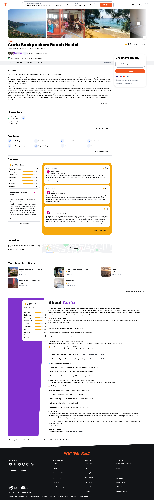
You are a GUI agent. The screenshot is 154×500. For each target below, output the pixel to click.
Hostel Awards (89, 477)
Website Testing (63, 496)
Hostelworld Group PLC (123, 463)
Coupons (44, 496)
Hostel (10, 41)
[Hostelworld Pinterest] (27, 464)
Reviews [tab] (39, 62)
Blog (86, 468)
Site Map (73, 496)
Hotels (55, 468)
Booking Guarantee (90, 473)
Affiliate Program (121, 487)
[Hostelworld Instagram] (19, 464)
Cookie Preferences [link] (85, 496)
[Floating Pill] (138, 23)
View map (22, 48)
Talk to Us (56, 482)
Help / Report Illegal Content (61, 487)
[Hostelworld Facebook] (10, 464)
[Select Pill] (144, 4)
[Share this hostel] (144, 37)
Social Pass (88, 463)
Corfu (10, 48)
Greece (15, 48)
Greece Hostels (77, 431)
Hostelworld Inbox (121, 491)
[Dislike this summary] (37, 223)
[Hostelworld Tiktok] (32, 464)
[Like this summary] (33, 223)
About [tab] (9, 62)
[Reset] (67, 5)
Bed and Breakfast (58, 473)
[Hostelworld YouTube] (23, 464)
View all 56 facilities (41, 53)
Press (118, 468)
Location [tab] (30, 62)
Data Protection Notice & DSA (18, 496)
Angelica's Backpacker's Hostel (93, 359)
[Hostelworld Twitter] (15, 464)
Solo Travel (88, 482)
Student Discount (90, 487)
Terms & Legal (34, 496)
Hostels (55, 463)
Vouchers (53, 496)
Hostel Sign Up (120, 482)
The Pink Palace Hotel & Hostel (93, 355)
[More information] (37, 194)
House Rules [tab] (19, 62)
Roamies (87, 491)
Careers (118, 473)
